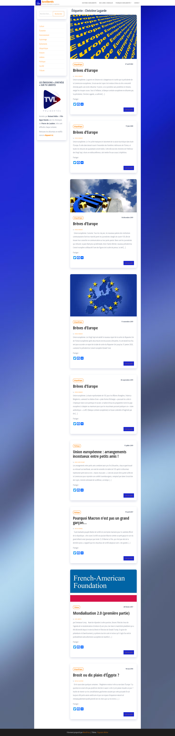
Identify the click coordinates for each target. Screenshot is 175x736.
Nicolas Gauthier (79, 681)
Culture (41, 26)
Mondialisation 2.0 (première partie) (101, 613)
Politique (77, 446)
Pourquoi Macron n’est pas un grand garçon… (101, 520)
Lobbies (41, 57)
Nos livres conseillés (106, 3)
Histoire (41, 52)
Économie (42, 30)
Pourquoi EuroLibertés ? (123, 3)
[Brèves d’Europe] (103, 36)
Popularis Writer (102, 732)
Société (41, 66)
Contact (136, 3)
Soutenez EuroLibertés (89, 3)
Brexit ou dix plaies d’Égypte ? (96, 675)
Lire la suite (129, 109)
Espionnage (43, 39)
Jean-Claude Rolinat (80, 462)
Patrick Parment (79, 76)
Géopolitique (78, 64)
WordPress (86, 732)
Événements (43, 43)
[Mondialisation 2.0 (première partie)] (103, 585)
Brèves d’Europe (85, 70)
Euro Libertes (78, 619)
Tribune (76, 607)
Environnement (44, 35)
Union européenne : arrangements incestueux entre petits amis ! (99, 454)
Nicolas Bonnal (79, 528)
